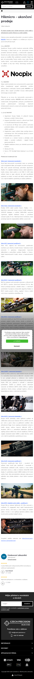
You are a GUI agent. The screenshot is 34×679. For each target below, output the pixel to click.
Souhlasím (17, 341)
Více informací (23, 337)
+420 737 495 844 (18, 635)
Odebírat (27, 604)
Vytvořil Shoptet (18, 675)
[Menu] (31, 2)
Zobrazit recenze (12, 559)
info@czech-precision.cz (18, 632)
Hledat (29, 6)
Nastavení (17, 346)
